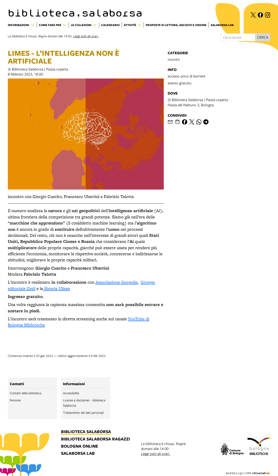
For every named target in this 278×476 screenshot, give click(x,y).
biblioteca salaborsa (86, 431)
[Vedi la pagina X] (253, 15)
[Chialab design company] (248, 469)
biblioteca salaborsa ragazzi (95, 439)
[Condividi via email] (170, 121)
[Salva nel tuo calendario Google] (177, 121)
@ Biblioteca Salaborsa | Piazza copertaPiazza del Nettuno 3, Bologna (198, 102)
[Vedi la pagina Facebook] (260, 15)
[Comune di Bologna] (232, 449)
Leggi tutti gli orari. (86, 36)
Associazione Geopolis (116, 282)
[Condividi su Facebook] (184, 121)
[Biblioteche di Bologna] (258, 445)
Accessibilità (71, 393)
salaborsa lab (78, 453)
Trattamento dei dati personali (83, 412)
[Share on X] (191, 121)
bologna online (79, 446)
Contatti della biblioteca (25, 393)
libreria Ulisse (56, 288)
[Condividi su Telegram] (205, 121)
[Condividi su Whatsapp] (199, 121)
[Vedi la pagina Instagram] (267, 15)
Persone (15, 400)
